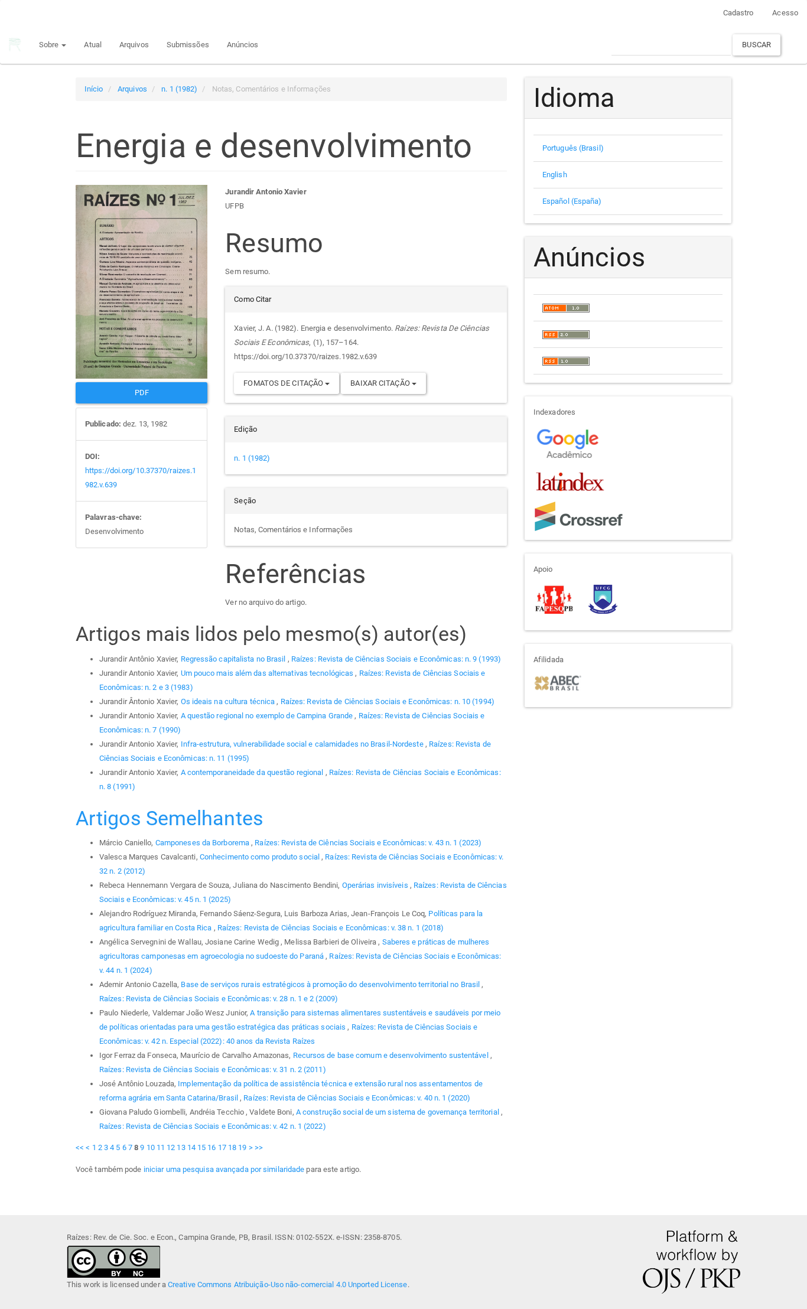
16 (211, 1147)
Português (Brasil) (573, 148)
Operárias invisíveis (376, 885)
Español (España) (572, 201)
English (554, 174)
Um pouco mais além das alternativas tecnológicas (268, 673)
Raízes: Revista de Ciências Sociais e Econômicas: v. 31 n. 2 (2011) (212, 1069)
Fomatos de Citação (284, 383)
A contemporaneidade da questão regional (253, 772)
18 (232, 1147)
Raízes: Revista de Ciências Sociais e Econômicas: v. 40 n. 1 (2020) (356, 1097)
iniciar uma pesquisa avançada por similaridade (224, 1169)
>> (259, 1147)
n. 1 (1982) (179, 88)
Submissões (188, 44)
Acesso (785, 12)
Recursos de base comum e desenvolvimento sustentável (391, 1055)
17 (222, 1147)
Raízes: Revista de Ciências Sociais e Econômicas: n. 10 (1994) (387, 701)
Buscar (756, 44)
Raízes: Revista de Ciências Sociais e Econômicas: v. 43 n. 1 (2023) (368, 842)
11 (161, 1147)
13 (181, 1147)
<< (80, 1147)
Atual (93, 44)
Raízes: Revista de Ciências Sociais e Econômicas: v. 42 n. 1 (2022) (212, 1126)
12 (171, 1147)
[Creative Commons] (113, 1260)
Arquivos (134, 44)
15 (201, 1147)
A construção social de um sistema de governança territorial (398, 1112)
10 (151, 1147)
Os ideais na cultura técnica (229, 701)
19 (242, 1147)
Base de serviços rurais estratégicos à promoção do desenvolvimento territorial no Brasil (331, 984)
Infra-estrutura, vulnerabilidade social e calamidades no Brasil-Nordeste (303, 744)
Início (93, 88)
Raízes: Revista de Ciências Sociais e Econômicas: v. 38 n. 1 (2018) (330, 927)
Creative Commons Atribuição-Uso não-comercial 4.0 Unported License (288, 1284)
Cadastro (738, 12)
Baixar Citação (381, 383)
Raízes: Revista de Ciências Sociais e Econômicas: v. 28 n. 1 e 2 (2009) (218, 998)
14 (191, 1147)
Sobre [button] (50, 44)
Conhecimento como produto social (260, 856)
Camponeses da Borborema (203, 842)
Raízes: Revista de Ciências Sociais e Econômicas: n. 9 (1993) (396, 658)
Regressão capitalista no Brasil (234, 658)
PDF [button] (142, 392)
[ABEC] (557, 682)
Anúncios (243, 44)
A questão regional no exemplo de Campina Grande (268, 715)
